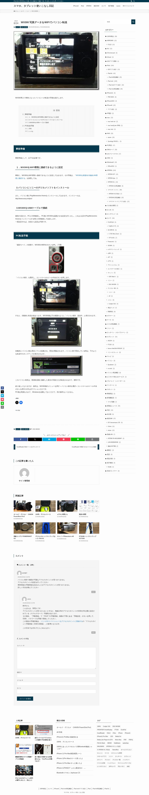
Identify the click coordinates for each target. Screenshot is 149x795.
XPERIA (111, 170)
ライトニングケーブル (124, 763)
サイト (19, 688)
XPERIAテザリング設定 (113, 746)
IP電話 (110, 113)
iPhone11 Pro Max (102, 736)
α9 (111, 296)
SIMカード (112, 149)
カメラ (17, 27)
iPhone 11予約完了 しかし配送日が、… (71, 768)
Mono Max (118, 739)
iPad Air (111, 73)
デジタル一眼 (113, 288)
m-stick (111, 368)
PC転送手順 (29, 126)
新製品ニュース (113, 406)
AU (109, 48)
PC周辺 (111, 145)
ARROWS (111, 40)
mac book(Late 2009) (115, 125)
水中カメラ (112, 766)
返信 (93, 592)
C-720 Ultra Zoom (115, 234)
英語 (109, 454)
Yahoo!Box (115, 749)
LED (111, 736)
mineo (111, 430)
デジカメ (107, 759)
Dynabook (112, 364)
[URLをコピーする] (92, 439)
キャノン (111, 272)
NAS (110, 133)
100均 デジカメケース (65, 742)
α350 (110, 253)
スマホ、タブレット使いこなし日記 (34, 6)
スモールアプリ (101, 756)
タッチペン (118, 756)
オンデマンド (112, 214)
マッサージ (112, 385)
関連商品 (111, 311)
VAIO (110, 158)
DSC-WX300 (24, 27)
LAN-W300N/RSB (114, 442)
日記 (110, 410)
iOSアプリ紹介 (114, 69)
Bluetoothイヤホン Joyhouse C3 (68, 773)
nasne (111, 137)
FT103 (111, 344)
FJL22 (111, 44)
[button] (21, 439)
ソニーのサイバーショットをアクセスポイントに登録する (62, 621)
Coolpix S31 (113, 304)
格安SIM (111, 418)
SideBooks (117, 743)
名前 (19, 672)
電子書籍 (111, 463)
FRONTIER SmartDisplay (104, 729)
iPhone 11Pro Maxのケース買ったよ (70, 758)
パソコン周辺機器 (114, 372)
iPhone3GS (112, 101)
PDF (125, 739)
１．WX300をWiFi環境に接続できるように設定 (44, 117)
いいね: (31, 131)
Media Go (118, 736)
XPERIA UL (113, 182)
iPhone (120, 733)
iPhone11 (111, 93)
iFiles (114, 733)
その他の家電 (112, 205)
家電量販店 (112, 398)
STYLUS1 (113, 238)
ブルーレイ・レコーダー (116, 381)
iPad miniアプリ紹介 (116, 85)
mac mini (112, 129)
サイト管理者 (24, 481)
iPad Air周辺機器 (115, 77)
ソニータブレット (114, 352)
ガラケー (111, 315)
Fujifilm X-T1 (114, 226)
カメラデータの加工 (115, 269)
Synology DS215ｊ (114, 141)
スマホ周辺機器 (113, 324)
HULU (108, 733)
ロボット (111, 389)
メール (20, 680)
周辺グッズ (112, 307)
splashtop (125, 743)
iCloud (110, 57)
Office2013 (112, 166)
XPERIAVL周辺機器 (116, 197)
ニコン (111, 300)
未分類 (110, 414)
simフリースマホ (114, 154)
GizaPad (123, 729)
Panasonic (112, 241)
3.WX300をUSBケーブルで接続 (39, 122)
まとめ (110, 210)
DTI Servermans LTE (115, 422)
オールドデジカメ (126, 749)
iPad (110, 65)
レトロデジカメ (101, 766)
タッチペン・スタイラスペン (117, 332)
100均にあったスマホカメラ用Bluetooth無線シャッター (74, 748)
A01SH (111, 340)
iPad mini (112, 81)
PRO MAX (112, 97)
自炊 (128, 766)
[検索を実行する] (133, 21)
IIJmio (111, 426)
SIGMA (111, 245)
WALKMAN (100, 746)
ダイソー (99, 759)
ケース (110, 320)
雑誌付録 (111, 458)
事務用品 (111, 393)
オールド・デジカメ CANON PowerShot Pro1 (74, 727)
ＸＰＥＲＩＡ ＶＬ (115, 190)
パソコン (111, 360)
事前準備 (28, 114)
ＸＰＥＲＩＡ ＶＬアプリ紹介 (119, 201)
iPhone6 (111, 105)
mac (110, 117)
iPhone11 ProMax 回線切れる (67, 737)
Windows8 (112, 162)
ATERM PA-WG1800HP (116, 438)
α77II (110, 261)
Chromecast (112, 53)
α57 (110, 257)
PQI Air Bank (101, 743)
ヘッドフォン (111, 763)
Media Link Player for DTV (105, 739)
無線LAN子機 (113, 446)
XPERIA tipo (113, 178)
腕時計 (110, 450)
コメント (20, 645)
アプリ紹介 (112, 109)
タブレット (112, 336)
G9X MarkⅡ (113, 276)
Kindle (111, 467)
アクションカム (113, 265)
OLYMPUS (112, 230)
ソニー (111, 280)
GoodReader (101, 733)
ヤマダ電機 (112, 402)
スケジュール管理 (116, 753)
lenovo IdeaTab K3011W (116, 348)
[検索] (134, 1)
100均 (99, 726)
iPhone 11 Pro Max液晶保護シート (69, 753)
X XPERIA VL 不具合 (103, 749)
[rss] (131, 1)
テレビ (110, 356)
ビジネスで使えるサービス (116, 377)
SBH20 (109, 743)
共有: (30, 128)
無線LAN (111, 434)
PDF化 (131, 739)
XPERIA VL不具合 (115, 193)
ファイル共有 (101, 763)
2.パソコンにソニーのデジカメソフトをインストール (46, 120)
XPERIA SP (113, 174)
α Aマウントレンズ (115, 249)
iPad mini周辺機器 (116, 89)
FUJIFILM (112, 222)
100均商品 (112, 36)
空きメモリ (121, 766)
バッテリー (126, 759)
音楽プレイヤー (113, 471)
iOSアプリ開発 (113, 61)
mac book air (113, 121)
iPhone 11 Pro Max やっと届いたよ (69, 763)
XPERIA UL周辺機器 (116, 186)
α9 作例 (59, 732)
